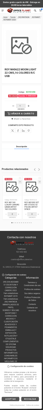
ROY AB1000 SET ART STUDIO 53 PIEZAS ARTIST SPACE (31, 205)
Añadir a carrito (22, 113)
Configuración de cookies (15, 275)
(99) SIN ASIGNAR (10, 282)
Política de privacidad (17, 405)
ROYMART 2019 (10, 296)
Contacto (32, 304)
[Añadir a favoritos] (20, 182)
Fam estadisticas (11, 293)
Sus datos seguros (32, 293)
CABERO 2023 (11, 290)
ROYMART (36, 17)
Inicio (5, 17)
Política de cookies (32, 405)
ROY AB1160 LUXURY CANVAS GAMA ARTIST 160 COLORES (12, 205)
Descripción (21, 146)
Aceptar (10, 399)
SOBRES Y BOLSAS (11, 310)
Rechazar (30, 399)
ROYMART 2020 (10, 20)
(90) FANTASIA (23, 17)
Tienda (12, 17)
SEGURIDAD (11, 347)
